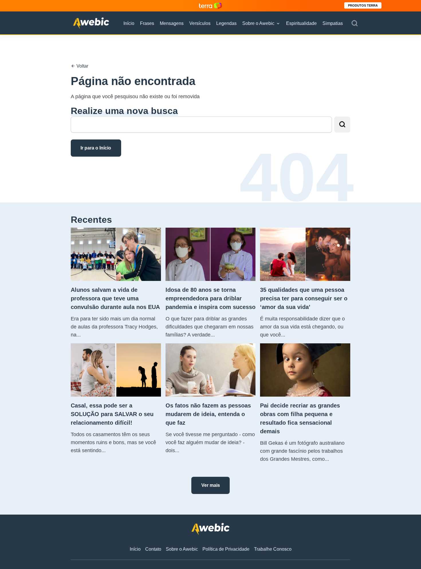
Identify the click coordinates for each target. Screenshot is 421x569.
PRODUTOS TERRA (363, 5)
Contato (153, 549)
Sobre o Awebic (258, 23)
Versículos (199, 23)
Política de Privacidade (225, 549)
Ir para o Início (95, 147)
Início (128, 23)
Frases (147, 23)
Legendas (226, 23)
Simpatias (332, 23)
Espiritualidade (301, 23)
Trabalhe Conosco (273, 549)
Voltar (81, 66)
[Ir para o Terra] (210, 5)
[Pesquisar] (354, 23)
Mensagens (172, 23)
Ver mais (210, 485)
